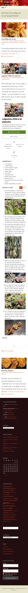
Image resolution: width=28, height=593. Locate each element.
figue (16, 498)
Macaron (5, 508)
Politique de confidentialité (8, 588)
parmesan (5, 516)
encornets (23, 42)
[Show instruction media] (20, 187)
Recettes (16, 42)
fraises (4, 500)
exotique (13, 498)
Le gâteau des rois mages (9, 451)
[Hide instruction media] (24, 187)
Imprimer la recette (15, 132)
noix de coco (9, 514)
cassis (8, 490)
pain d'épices (14, 514)
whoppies (8, 521)
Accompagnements (15, 40)
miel (9, 512)
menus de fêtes (14, 510)
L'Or (4, 404)
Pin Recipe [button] (15, 136)
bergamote (5, 490)
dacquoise (5, 498)
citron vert (14, 492)
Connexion (5, 546)
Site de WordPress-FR (8, 553)
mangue (10, 508)
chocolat (6, 492)
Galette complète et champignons (10, 437)
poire (14, 516)
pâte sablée (6, 519)
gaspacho (12, 506)
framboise (9, 500)
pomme (5, 517)
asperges (15, 488)
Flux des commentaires (8, 551)
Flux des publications (7, 549)
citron (10, 492)
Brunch (8, 42)
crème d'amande (8, 496)
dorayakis (9, 498)
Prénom (4, 563)
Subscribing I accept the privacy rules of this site (10, 574)
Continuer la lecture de (10, 53)
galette (6, 502)
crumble (7, 494)
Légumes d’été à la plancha (11, 76)
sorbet (4, 521)
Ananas (9, 486)
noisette (5, 514)
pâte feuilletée (9, 517)
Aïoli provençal (10, 412)
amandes (5, 486)
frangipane (15, 500)
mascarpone (7, 510)
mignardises (12, 512)
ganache (6, 506)
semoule (15, 519)
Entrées (12, 42)
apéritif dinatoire (8, 488)
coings (4, 494)
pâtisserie (11, 519)
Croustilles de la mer (8, 39)
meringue (5, 512)
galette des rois (12, 503)
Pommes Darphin (7, 370)
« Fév (6, 475)
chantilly (12, 490)
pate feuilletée (10, 516)
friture (2, 44)
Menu (2, 7)
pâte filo (13, 517)
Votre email (5, 568)
